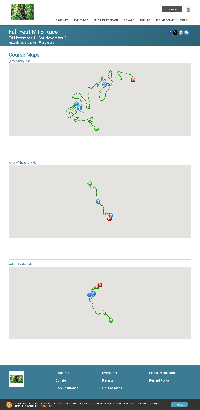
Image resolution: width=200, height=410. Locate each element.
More (183, 20)
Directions (48, 42)
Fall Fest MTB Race (33, 31)
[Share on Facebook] (170, 32)
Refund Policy (165, 20)
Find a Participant (106, 20)
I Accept (179, 404)
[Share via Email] (181, 32)
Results (144, 20)
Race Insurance (66, 388)
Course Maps (112, 388)
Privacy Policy (46, 406)
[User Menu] (188, 9)
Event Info (81, 20)
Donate (172, 9)
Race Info (62, 20)
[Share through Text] (186, 32)
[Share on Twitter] (175, 32)
